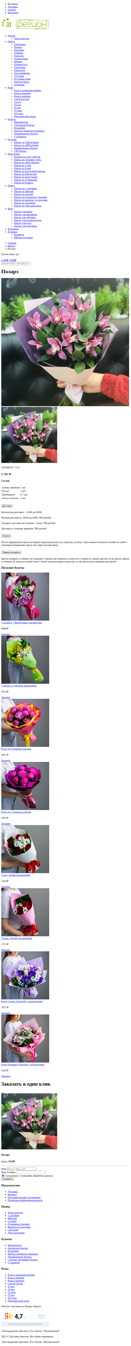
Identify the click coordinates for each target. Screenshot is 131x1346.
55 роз (11, 1295)
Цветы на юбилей (24, 191)
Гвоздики (19, 50)
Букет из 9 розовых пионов (16, 749)
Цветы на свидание (24, 203)
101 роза (18, 113)
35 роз (17, 107)
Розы (10, 87)
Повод (11, 185)
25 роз (17, 105)
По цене (12, 139)
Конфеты (19, 234)
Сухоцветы (20, 136)
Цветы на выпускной (25, 177)
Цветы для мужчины (25, 226)
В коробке (19, 128)
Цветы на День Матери (26, 162)
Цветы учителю (22, 223)
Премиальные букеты (26, 148)
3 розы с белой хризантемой (16, 938)
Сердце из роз (21, 99)
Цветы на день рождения (27, 205)
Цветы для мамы (23, 211)
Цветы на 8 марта (23, 182)
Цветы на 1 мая (22, 165)
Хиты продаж (21, 38)
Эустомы (19, 76)
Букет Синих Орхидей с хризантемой (21, 1001)
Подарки (12, 231)
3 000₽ (12, 260)
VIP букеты (20, 151)
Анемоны (19, 84)
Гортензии (19, 67)
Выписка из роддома (19, 1227)
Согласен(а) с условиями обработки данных (28, 1175)
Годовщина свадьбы (19, 1224)
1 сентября (13, 1215)
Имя (3, 1168)
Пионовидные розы (25, 116)
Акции (11, 35)
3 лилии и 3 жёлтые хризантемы (19, 685)
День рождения (16, 1232)
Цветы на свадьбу (23, 194)
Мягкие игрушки (23, 237)
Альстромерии (22, 73)
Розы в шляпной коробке (27, 90)
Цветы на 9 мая (22, 168)
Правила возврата (11, 552)
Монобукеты (21, 122)
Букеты (12, 119)
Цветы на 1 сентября (25, 188)
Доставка (13, 6)
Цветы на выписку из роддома (30, 200)
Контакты (13, 12)
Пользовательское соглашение (24, 1197)
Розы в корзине (22, 96)
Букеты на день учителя (27, 156)
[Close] (2, 1092)
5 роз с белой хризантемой (15, 875)
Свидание (13, 1230)
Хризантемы (21, 58)
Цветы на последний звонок (29, 171)
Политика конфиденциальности (25, 1200)
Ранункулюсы (21, 81)
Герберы (18, 53)
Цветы (11, 41)
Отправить (8, 1179)
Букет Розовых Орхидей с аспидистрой (22, 1064)
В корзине (13, 229)
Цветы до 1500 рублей (26, 142)
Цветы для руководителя (27, 220)
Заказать (5, 634)
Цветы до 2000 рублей (26, 145)
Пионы (18, 47)
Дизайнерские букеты (26, 133)
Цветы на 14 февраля (25, 180)
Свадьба (12, 1221)
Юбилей (12, 1218)
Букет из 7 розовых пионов (16, 812)
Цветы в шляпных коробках (29, 130)
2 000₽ (4, 260)
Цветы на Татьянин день (27, 159)
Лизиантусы (20, 64)
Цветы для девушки (25, 217)
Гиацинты (19, 70)
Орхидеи (19, 55)
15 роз (17, 102)
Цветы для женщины (25, 214)
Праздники (14, 154)
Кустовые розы (22, 79)
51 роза (18, 110)
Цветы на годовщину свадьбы (30, 197)
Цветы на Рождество (25, 174)
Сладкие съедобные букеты (23, 1259)
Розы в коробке (22, 93)
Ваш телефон (8, 1172)
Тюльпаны (20, 44)
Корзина (12, 1194)
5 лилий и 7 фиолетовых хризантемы (21, 622)
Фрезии (18, 61)
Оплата (12, 9)
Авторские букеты (24, 125)
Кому (10, 208)
